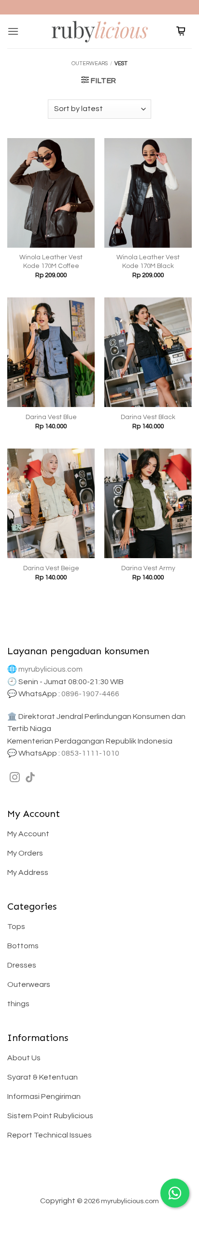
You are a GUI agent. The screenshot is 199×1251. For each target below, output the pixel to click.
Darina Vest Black (148, 417)
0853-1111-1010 (90, 753)
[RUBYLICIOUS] (99, 31)
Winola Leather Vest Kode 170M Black (148, 261)
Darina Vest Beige (51, 568)
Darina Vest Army (148, 568)
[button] (13, 31)
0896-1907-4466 (90, 694)
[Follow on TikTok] (30, 778)
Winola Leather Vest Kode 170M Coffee (51, 261)
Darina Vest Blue (51, 417)
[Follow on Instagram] (15, 778)
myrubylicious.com (50, 669)
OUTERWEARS (89, 63)
